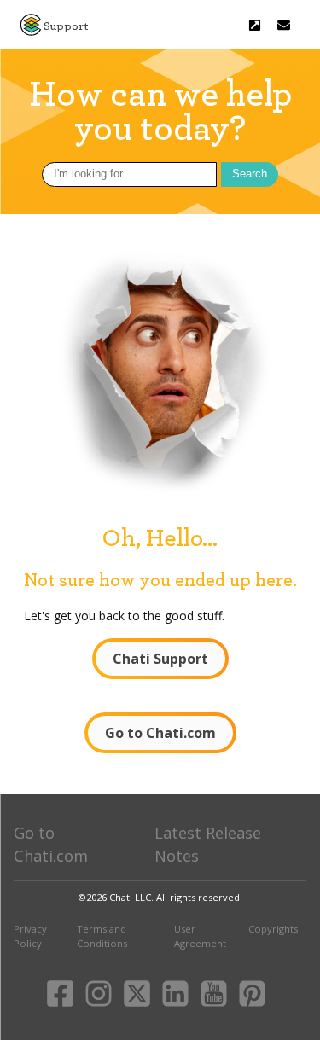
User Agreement (200, 936)
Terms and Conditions (102, 936)
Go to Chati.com (160, 732)
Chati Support (160, 658)
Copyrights (273, 928)
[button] (283, 25)
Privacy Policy (30, 936)
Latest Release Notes (207, 844)
